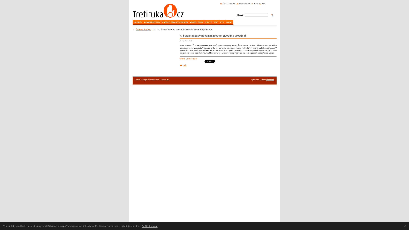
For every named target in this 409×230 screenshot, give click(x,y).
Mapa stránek (244, 3)
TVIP (216, 22)
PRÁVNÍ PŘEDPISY (152, 22)
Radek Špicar (191, 59)
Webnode (270, 80)
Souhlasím (405, 226)
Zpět (184, 65)
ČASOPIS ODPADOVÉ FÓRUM (175, 22)
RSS (256, 3)
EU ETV (208, 22)
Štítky (182, 59)
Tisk (263, 3)
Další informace (150, 226)
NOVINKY (138, 22)
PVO (222, 22)
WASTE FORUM (196, 22)
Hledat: (240, 15)
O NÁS (229, 22)
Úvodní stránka (229, 3)
